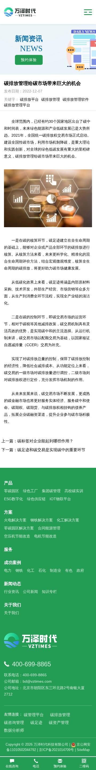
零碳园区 (11, 491)
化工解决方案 (68, 520)
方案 (8, 512)
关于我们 (12, 605)
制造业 (55, 570)
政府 (80, 570)
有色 (69, 570)
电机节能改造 (45, 536)
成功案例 (12, 562)
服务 (8, 549)
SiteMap (83, 750)
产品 (8, 483)
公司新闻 (30, 591)
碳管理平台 (34, 714)
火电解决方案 (15, 520)
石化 (42, 570)
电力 (7, 570)
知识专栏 (49, 591)
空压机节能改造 (17, 536)
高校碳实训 (74, 491)
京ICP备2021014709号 (56, 750)
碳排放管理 (50, 99)
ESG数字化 (13, 499)
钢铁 (19, 570)
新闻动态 (12, 583)
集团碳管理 (51, 491)
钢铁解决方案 (41, 520)
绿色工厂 (30, 491)
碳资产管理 (59, 722)
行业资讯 (11, 591)
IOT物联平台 (60, 499)
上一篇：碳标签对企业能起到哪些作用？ (37, 441)
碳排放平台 (29, 99)
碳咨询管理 (14, 722)
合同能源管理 (49, 528)
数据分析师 (14, 730)
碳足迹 (36, 722)
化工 (30, 570)
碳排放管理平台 (17, 105)
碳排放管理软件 (76, 99)
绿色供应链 (36, 499)
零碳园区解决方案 (19, 528)
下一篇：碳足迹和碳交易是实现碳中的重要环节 (43, 449)
